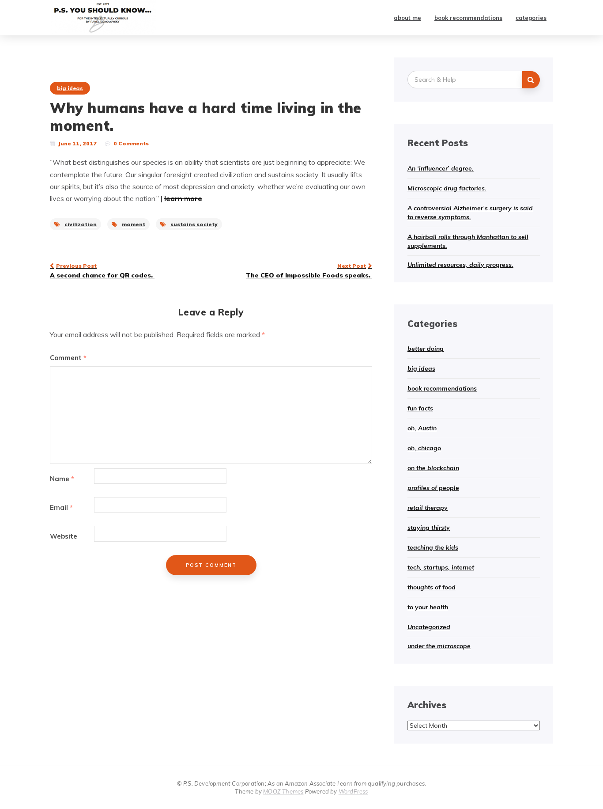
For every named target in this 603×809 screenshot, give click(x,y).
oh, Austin (422, 428)
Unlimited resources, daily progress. (460, 265)
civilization (80, 224)
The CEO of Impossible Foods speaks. (309, 270)
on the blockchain (433, 468)
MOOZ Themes (283, 791)
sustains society (194, 224)
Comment (68, 357)
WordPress (353, 791)
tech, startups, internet (440, 567)
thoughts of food (431, 587)
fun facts (420, 408)
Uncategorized (428, 627)
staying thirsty (428, 528)
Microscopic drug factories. (446, 188)
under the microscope (439, 646)
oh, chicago (424, 448)
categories (531, 17)
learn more (183, 198)
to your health (427, 607)
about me (407, 17)
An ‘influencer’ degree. (440, 168)
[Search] (531, 79)
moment (133, 224)
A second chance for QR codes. (102, 270)
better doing (425, 349)
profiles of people (433, 488)
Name (62, 479)
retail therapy (427, 508)
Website (63, 536)
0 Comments (131, 143)
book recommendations (468, 17)
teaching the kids (432, 547)
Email (61, 507)
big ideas (70, 88)
